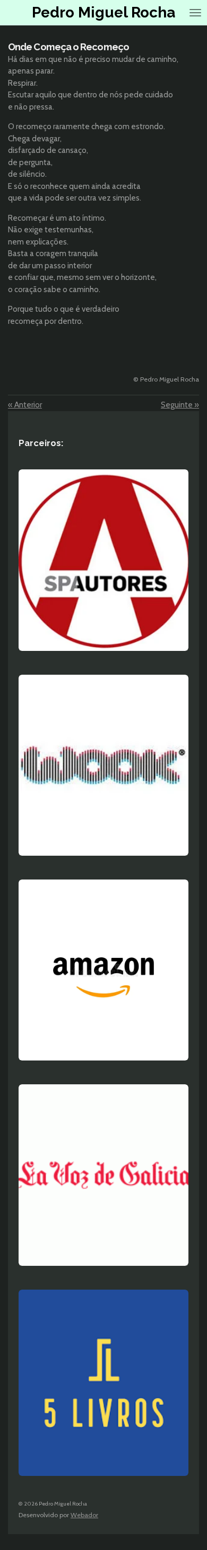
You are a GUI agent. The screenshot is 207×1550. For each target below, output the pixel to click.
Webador (84, 1515)
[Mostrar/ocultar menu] (195, 12)
